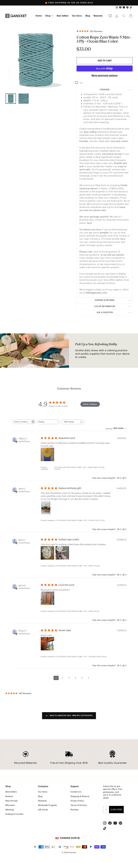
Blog (87, 16)
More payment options (105, 75)
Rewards (98, 16)
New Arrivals (11, 801)
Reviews (74, 810)
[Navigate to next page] (88, 678)
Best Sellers (62, 16)
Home (39, 16)
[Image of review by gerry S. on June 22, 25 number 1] (47, 598)
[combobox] (48, 421)
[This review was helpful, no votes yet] (118, 478)
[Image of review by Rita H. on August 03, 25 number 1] (47, 553)
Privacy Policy (77, 801)
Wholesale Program (47, 805)
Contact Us (75, 792)
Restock (9, 796)
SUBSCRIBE (116, 809)
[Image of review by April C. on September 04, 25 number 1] (47, 507)
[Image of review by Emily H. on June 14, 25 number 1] (47, 643)
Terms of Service (78, 805)
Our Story (77, 16)
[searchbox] (21, 422)
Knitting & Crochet (14, 814)
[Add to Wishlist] (79, 81)
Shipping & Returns (79, 796)
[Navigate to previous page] (49, 678)
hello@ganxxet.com (96, 293)
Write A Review (90, 404)
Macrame (10, 805)
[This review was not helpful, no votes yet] (123, 478)
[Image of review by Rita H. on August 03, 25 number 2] (62, 553)
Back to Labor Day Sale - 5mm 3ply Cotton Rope (70, 715)
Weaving (9, 810)
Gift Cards (43, 810)
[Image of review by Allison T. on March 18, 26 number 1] (47, 454)
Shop (48, 16)
